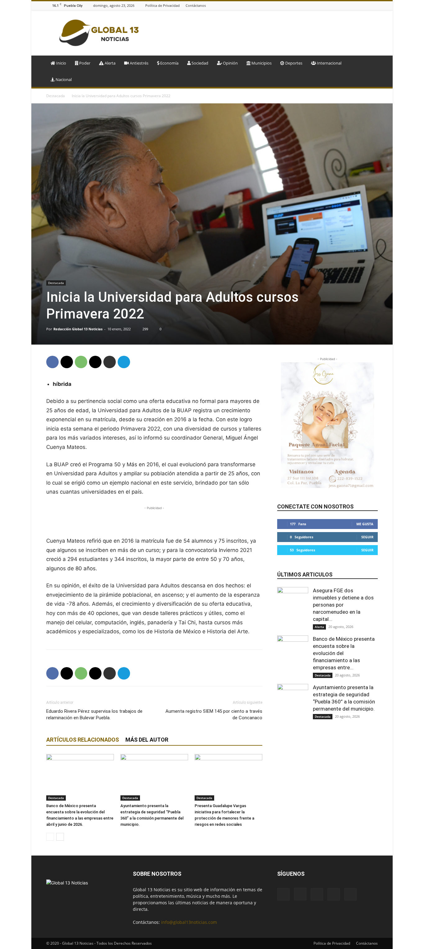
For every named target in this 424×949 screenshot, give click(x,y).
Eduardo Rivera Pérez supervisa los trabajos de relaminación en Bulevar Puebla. (94, 714)
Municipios (261, 63)
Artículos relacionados (82, 739)
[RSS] (366, 5)
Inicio (60, 63)
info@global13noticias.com (189, 922)
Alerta (109, 63)
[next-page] (60, 837)
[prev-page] (50, 837)
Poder (84, 63)
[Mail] (358, 5)
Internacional (328, 63)
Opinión (230, 63)
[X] (374, 5)
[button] (370, 63)
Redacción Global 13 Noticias (77, 329)
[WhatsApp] (81, 362)
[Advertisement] (265, 33)
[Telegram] (124, 362)
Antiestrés (138, 63)
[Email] (95, 362)
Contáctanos (196, 5)
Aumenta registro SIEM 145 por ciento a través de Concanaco (213, 714)
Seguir (367, 537)
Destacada (55, 95)
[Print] (109, 362)
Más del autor (146, 739)
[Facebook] (343, 5)
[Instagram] (351, 5)
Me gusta (364, 524)
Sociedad (199, 63)
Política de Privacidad (162, 5)
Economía (168, 63)
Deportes (293, 63)
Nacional (63, 79)
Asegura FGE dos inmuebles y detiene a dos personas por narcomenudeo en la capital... (343, 604)
